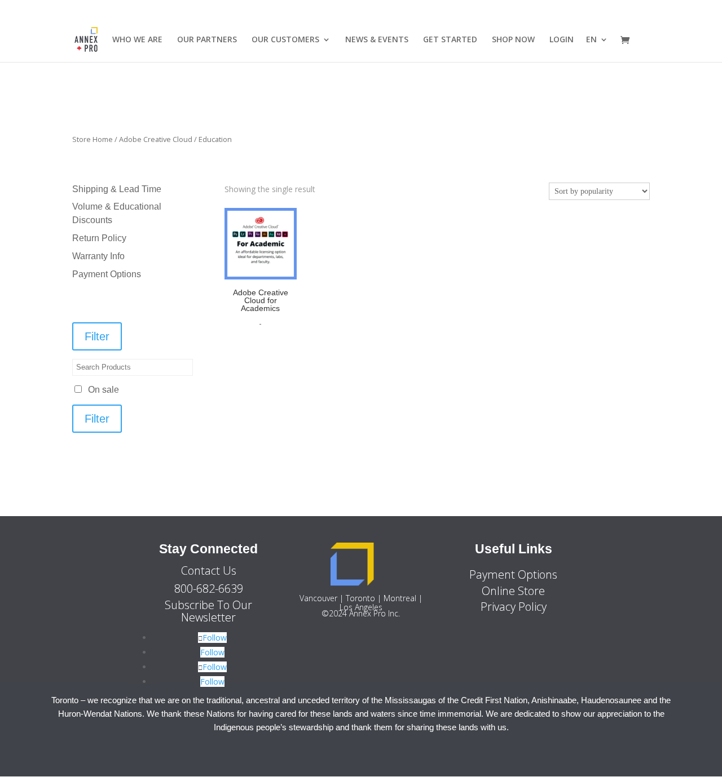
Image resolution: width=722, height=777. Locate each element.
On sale (103, 389)
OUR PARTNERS (207, 40)
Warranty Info (98, 256)
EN (591, 40)
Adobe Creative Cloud (155, 139)
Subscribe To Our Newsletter (208, 611)
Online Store (513, 590)
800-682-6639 (208, 588)
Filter (97, 336)
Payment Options (106, 274)
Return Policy (99, 238)
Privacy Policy (514, 606)
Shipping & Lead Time (116, 189)
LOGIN (561, 40)
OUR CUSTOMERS (285, 40)
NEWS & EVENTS (376, 40)
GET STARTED (450, 40)
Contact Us (208, 570)
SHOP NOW (513, 40)
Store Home (92, 139)
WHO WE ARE (137, 40)
